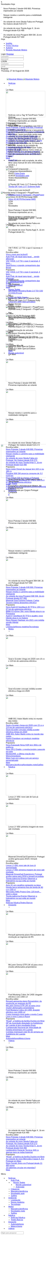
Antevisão (20, 1187)
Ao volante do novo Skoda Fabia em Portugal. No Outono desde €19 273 (22, 1142)
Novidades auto (18, 1193)
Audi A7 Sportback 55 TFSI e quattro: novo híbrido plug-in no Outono (24, 617)
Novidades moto (30, 765)
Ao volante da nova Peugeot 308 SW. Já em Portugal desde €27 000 (25, 597)
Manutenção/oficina (14, 765)
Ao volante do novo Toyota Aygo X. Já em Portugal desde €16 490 (24, 1147)
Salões (40, 765)
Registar (10, 54)
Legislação (10, 627)
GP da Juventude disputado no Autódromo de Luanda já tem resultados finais (24, 1024)
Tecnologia (34, 627)
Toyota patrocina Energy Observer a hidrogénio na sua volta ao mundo (21, 880)
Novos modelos (22, 627)
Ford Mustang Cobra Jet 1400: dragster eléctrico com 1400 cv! (23, 1011)
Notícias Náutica (13, 903)
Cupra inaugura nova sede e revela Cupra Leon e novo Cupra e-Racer (24, 1015)
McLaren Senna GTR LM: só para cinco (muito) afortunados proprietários (23, 1007)
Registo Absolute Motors (16, 50)
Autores (9, 48)
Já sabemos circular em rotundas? (21, 1168)
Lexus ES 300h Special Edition (21, 302)
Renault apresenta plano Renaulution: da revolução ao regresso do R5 (24, 1002)
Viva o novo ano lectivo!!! (17, 254)
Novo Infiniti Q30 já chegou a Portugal (22, 478)
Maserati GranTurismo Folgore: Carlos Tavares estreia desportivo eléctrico (22, 601)
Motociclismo (24, 1038)
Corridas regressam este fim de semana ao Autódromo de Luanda (24, 1033)
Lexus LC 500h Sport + (18, 297)
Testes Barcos (26, 903)
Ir (8, 495)
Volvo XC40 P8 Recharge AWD (22, 199)
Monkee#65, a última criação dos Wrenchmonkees (20, 755)
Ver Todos (12, 484)
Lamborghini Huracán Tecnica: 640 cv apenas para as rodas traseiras (22, 1151)
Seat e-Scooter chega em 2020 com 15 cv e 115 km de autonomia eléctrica (25, 726)
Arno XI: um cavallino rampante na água (23, 885)
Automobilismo (12, 1038)
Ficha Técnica (12, 46)
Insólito (9, 43)
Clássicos (15, 1189)
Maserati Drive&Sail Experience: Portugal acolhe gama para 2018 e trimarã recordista (25, 875)
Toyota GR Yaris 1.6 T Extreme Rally (24, 187)
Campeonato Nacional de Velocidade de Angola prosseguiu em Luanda (23, 1028)
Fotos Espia (19, 173)
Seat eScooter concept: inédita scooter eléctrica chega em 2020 (22, 731)
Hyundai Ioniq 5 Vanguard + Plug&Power (26, 195)
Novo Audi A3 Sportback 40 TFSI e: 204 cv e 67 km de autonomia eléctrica (25, 481)
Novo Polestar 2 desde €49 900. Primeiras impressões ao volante (24, 128)
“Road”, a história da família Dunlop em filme (25, 1021)
